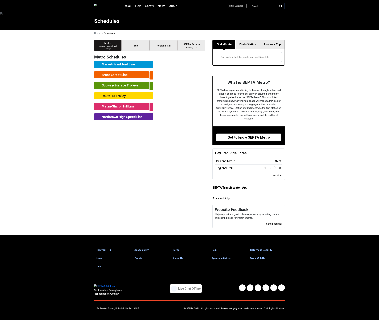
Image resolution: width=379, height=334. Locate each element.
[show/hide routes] (151, 75)
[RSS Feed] (281, 287)
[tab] (224, 44)
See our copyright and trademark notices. (242, 308)
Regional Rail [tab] (164, 45)
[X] (258, 287)
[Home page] (108, 6)
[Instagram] (273, 287)
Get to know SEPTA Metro (249, 137)
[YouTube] (265, 287)
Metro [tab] (108, 46)
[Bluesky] (250, 287)
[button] (112, 250)
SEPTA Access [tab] (191, 46)
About (173, 6)
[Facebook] (242, 287)
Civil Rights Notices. (274, 308)
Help (138, 6)
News (161, 6)
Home (97, 33)
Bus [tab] (136, 45)
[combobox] (248, 57)
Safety (149, 6)
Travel (127, 6)
